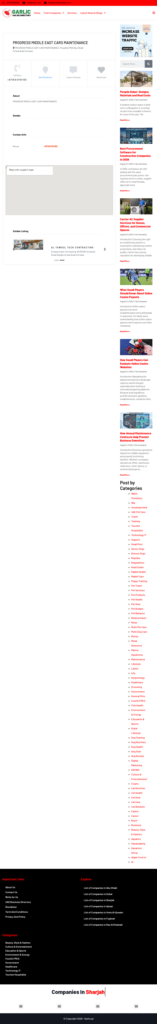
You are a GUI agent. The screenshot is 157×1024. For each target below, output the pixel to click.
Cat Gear (135, 797)
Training (135, 521)
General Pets (138, 696)
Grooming (136, 686)
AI (132, 861)
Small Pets (136, 544)
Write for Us (11, 897)
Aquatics (136, 838)
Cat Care (135, 802)
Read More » (125, 120)
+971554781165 (51, 146)
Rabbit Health (138, 571)
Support (135, 539)
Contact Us (11, 892)
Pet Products (138, 594)
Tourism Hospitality (15, 974)
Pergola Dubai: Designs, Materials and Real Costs (135, 93)
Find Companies (52, 12)
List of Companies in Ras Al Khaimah (103, 924)
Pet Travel (136, 585)
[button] (14, 249)
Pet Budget (137, 608)
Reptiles (135, 558)
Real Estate (137, 567)
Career (135, 815)
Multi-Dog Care (139, 631)
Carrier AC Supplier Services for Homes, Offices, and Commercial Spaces (135, 224)
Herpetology (138, 677)
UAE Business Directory (18, 901)
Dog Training (138, 737)
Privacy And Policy (15, 916)
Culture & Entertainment (18, 946)
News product (138, 617)
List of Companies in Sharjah (99, 900)
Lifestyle (136, 663)
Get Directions (45, 77)
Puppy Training (139, 581)
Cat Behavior (138, 806)
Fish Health (137, 705)
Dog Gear (136, 751)
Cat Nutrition (138, 788)
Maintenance (138, 659)
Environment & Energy (17, 954)
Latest (134, 668)
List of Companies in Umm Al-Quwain (103, 912)
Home (37, 12)
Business (136, 825)
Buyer (134, 820)
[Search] (148, 64)
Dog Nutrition (138, 742)
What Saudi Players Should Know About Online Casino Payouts (136, 293)
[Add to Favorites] (101, 72)
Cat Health (136, 792)
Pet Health (136, 599)
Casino (135, 811)
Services (72, 12)
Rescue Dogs (138, 553)
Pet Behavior (138, 613)
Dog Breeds (137, 755)
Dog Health (137, 746)
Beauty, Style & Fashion (18, 942)
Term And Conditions (16, 911)
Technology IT (138, 534)
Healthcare (137, 682)
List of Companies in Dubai (98, 893)
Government (138, 691)
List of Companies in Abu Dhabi (100, 887)
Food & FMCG (138, 700)
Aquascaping (138, 843)
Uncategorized (139, 507)
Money (134, 636)
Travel (134, 516)
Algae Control (138, 857)
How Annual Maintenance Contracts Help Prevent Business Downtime (135, 437)
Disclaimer (11, 906)
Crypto (135, 783)
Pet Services (138, 590)
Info (133, 673)
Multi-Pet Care (139, 627)
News (134, 622)
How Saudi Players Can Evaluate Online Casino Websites (134, 363)
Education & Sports (15, 950)
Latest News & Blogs (91, 12)
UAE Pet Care (138, 511)
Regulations (137, 562)
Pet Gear (135, 604)
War (133, 502)
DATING (135, 769)
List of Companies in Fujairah (99, 918)
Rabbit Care (137, 576)
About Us (10, 887)
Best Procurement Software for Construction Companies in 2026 (135, 154)
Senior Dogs (137, 548)
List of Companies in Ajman (98, 906)
